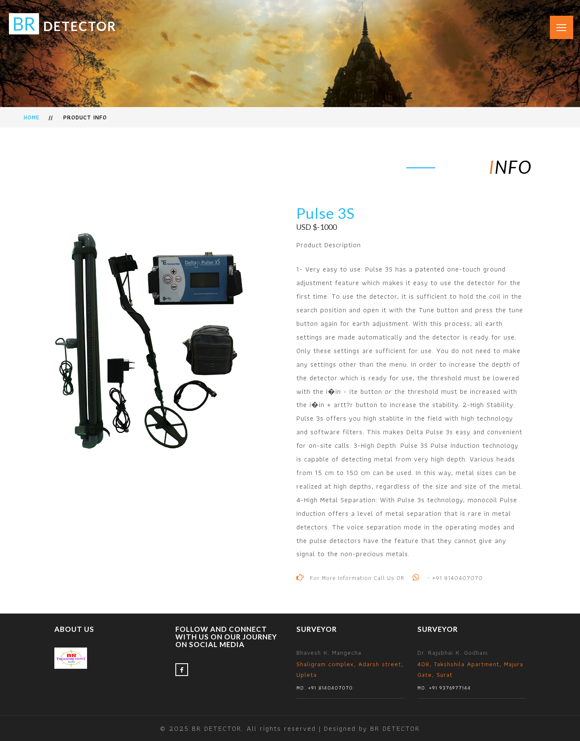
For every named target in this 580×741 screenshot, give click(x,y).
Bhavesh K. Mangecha (349, 670)
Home (31, 117)
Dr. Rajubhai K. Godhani (470, 670)
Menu (556, 20)
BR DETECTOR (395, 728)
